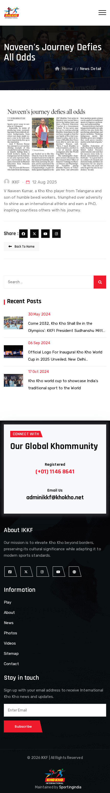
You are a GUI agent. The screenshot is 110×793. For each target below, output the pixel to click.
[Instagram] (56, 233)
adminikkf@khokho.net (55, 497)
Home (67, 68)
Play (7, 602)
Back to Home (24, 247)
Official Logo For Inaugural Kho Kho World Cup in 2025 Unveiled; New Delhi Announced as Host (65, 356)
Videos (10, 643)
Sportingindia (70, 787)
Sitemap (11, 653)
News (9, 623)
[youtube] (45, 233)
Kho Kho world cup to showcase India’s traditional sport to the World (63, 384)
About (9, 612)
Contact (11, 664)
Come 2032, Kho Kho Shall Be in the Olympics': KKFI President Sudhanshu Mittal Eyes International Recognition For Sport (67, 327)
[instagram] (42, 571)
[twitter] (34, 233)
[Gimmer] (11, 12)
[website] (74, 571)
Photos (10, 633)
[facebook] (23, 233)
